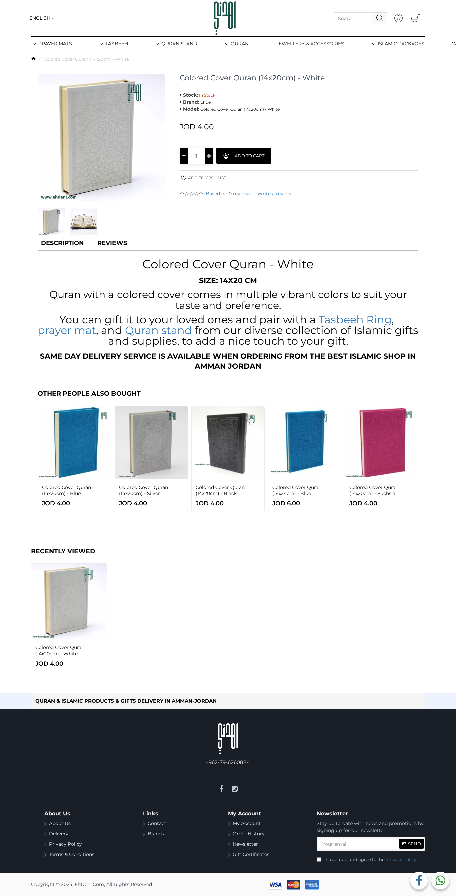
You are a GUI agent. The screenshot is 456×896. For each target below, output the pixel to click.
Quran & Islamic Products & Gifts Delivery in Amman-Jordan (126, 701)
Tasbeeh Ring (355, 319)
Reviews (112, 243)
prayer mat (67, 330)
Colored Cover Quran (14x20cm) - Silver (143, 490)
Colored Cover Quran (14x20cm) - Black (220, 490)
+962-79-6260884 (228, 762)
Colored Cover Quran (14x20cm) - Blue (66, 490)
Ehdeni (207, 102)
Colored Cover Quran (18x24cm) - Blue (296, 490)
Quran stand (158, 330)
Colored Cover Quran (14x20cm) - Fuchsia (373, 490)
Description (62, 243)
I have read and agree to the (369, 859)
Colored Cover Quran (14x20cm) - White (59, 650)
